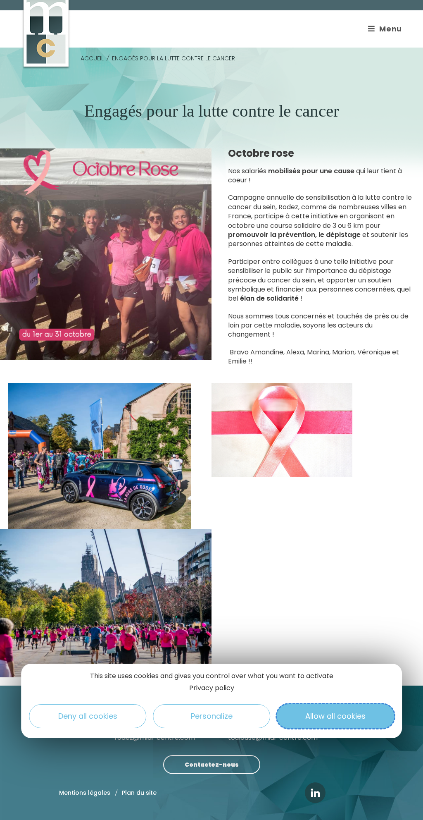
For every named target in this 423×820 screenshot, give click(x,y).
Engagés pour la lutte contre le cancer (173, 58)
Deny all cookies (87, 716)
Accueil (92, 58)
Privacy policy (211, 688)
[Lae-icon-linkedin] (315, 792)
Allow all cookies (335, 716)
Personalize (212, 716)
